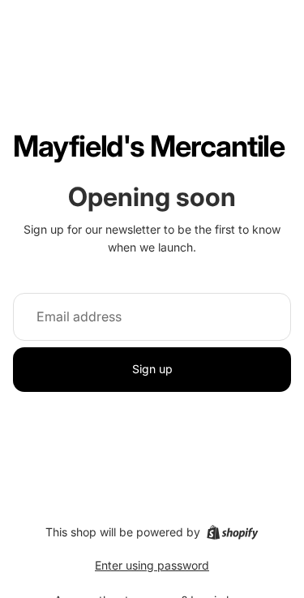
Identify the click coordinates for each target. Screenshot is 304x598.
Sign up (152, 369)
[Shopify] (232, 532)
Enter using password (152, 565)
